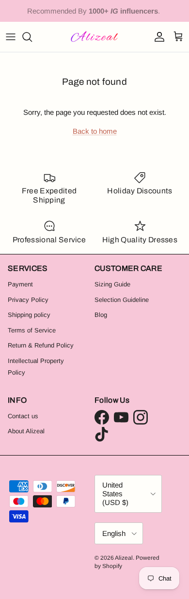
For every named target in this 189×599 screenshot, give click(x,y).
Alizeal (124, 557)
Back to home (95, 131)
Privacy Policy (28, 299)
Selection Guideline (121, 299)
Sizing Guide (112, 284)
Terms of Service (32, 330)
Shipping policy (29, 314)
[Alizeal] (94, 37)
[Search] (32, 36)
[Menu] (10, 36)
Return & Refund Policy (41, 345)
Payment (20, 284)
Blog (100, 314)
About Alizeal (26, 431)
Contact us (23, 416)
